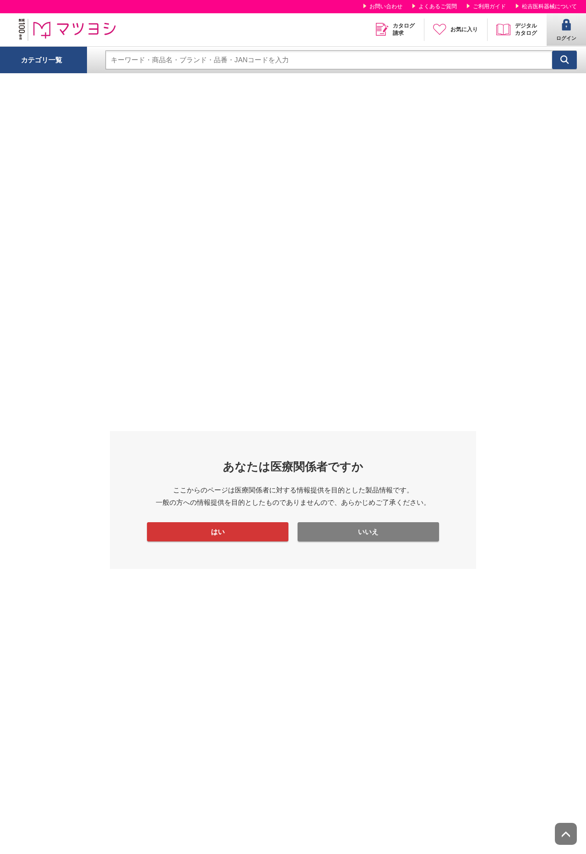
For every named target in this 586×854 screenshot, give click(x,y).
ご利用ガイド (489, 6)
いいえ (368, 531)
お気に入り (464, 29)
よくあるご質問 (437, 6)
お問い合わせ (385, 6)
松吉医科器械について (549, 6)
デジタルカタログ (526, 29)
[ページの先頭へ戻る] (566, 834)
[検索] (564, 60)
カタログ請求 (404, 29)
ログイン (566, 38)
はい (218, 531)
